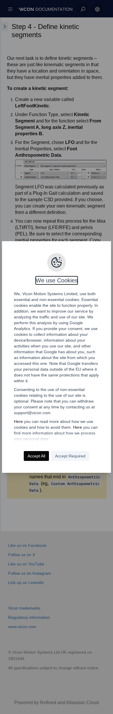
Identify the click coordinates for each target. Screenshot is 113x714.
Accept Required (70, 456)
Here (18, 421)
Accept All (36, 456)
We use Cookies (57, 280)
